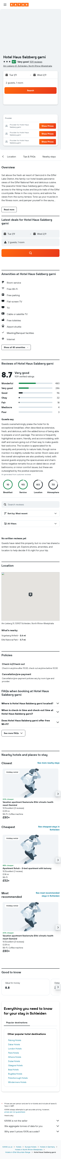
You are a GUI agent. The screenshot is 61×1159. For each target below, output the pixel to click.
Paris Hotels (13, 1052)
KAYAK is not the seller (15, 1120)
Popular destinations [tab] (17, 1022)
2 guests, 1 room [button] (14, 82)
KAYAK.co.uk (7, 1147)
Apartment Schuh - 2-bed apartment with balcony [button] (27, 868)
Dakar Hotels (14, 1044)
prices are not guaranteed (14, 1112)
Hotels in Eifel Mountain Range (17, 1152)
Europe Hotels (30, 1147)
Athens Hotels (14, 1057)
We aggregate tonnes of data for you (23, 1126)
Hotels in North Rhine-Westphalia (28, 1149)
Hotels (18, 1147)
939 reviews (36, 61)
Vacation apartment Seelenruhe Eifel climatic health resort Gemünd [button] (28, 803)
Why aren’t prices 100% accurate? (22, 1131)
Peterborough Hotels (18, 1078)
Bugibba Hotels (15, 1073)
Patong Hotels (14, 1040)
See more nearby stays (48, 762)
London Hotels (14, 1048)
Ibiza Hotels (13, 1069)
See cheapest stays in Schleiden (49, 828)
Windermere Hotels (17, 1082)
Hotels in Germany (47, 1147)
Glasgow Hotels (15, 1065)
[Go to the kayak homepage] (19, 4)
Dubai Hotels (14, 1061)
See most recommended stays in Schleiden (48, 894)
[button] (5, 4)
